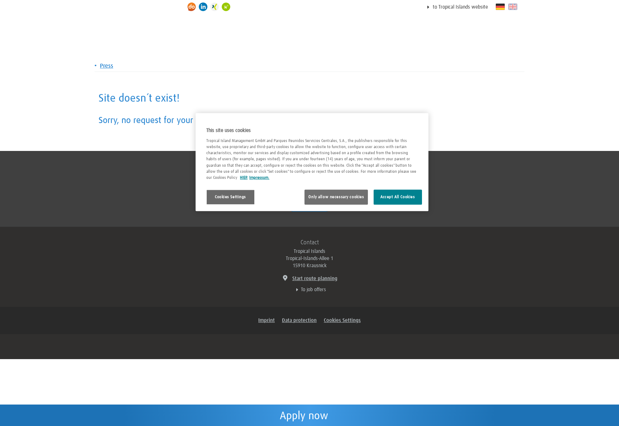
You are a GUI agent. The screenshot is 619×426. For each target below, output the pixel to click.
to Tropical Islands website (460, 7)
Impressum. (259, 178)
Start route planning (314, 278)
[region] (312, 162)
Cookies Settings (230, 197)
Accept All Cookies (397, 197)
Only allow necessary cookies (336, 197)
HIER (244, 178)
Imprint (266, 320)
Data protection (299, 320)
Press (106, 66)
